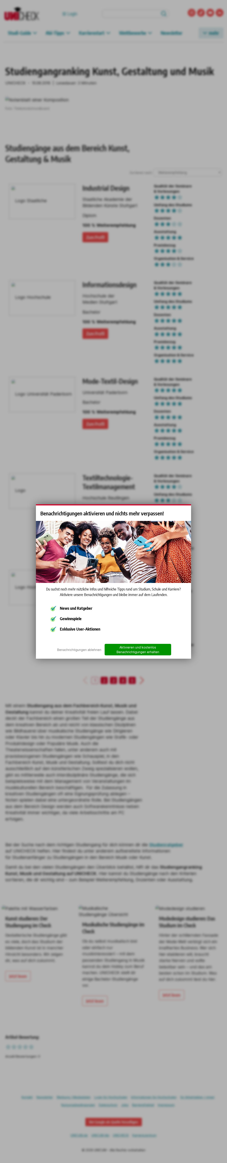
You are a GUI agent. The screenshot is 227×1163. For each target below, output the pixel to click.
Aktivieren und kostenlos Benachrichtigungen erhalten (138, 649)
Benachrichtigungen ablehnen (79, 650)
